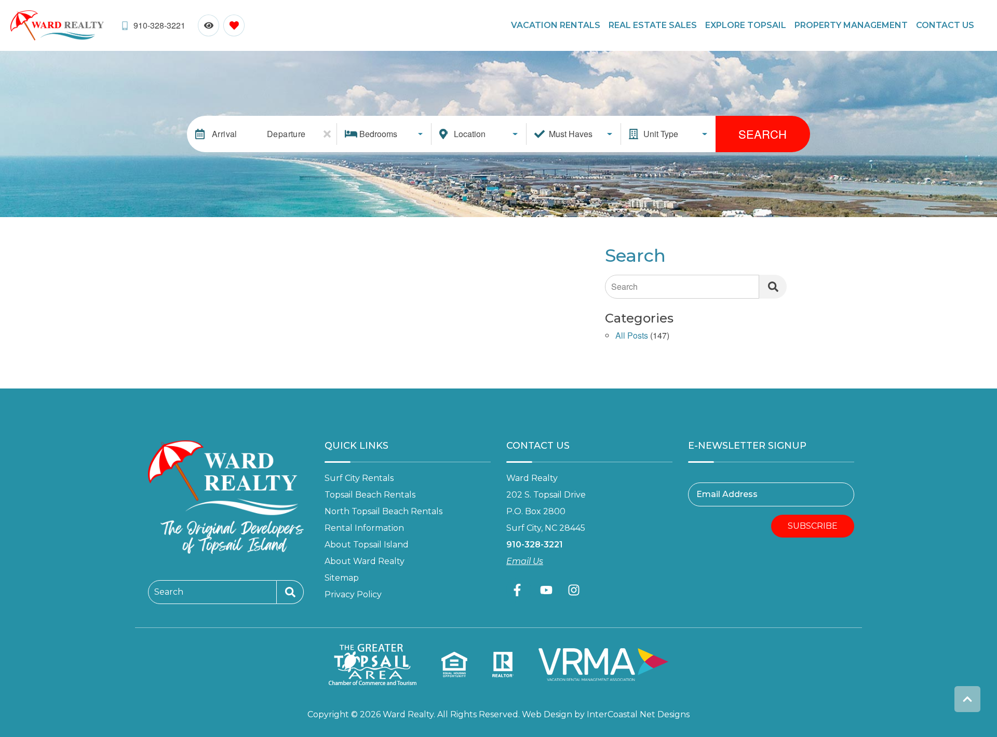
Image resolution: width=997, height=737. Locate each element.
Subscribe (813, 526)
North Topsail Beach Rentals (383, 511)
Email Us (524, 561)
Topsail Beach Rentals (370, 495)
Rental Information (364, 528)
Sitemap (342, 578)
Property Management (851, 25)
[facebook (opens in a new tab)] (518, 590)
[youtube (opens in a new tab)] (546, 590)
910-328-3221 (534, 545)
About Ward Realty (365, 561)
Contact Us (945, 25)
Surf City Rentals (359, 478)
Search (762, 134)
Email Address (727, 494)
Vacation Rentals (555, 25)
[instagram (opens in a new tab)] (573, 590)
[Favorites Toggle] (234, 25)
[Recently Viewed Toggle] (208, 25)
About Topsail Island (367, 545)
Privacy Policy (353, 594)
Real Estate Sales (653, 25)
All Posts (631, 336)
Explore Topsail (745, 25)
